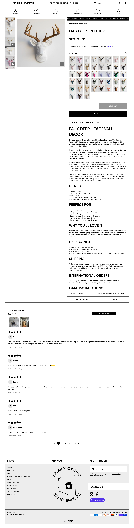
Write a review (104, 313)
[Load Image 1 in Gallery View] (10, 22)
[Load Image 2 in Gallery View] (10, 32)
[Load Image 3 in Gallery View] (10, 51)
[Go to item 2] (24, 322)
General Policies (13, 482)
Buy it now (98, 114)
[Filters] (119, 313)
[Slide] (126, 53)
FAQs (9, 479)
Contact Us (11, 473)
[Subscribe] (124, 469)
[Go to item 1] (14, 322)
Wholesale (11, 494)
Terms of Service (13, 491)
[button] (126, 3)
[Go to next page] (79, 443)
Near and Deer (111, 512)
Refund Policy (12, 488)
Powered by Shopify (121, 512)
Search (9, 467)
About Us (10, 470)
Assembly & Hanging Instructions (19, 476)
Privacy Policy (12, 485)
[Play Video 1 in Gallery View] (10, 41)
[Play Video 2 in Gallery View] (10, 61)
